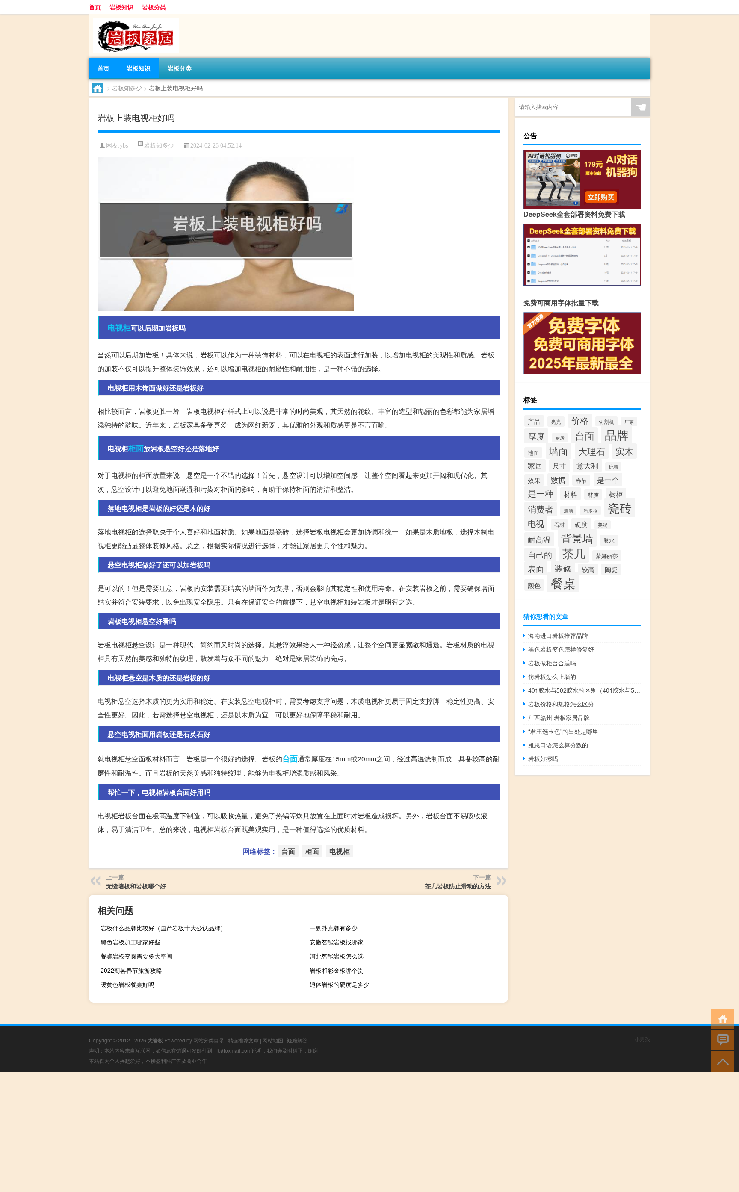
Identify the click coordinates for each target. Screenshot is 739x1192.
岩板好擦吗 (543, 758)
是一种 (540, 493)
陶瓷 (611, 569)
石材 (559, 524)
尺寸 (559, 465)
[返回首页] (720, 1018)
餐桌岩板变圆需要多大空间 (136, 956)
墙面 (558, 450)
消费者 (540, 509)
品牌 (617, 434)
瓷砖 (620, 507)
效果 (534, 479)
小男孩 (642, 1038)
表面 (536, 568)
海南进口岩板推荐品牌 (558, 635)
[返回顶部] (720, 1061)
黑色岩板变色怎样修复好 (561, 649)
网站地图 (273, 1040)
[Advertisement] (256, 1132)
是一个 (608, 479)
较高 (588, 569)
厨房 (560, 437)
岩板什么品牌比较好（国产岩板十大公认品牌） (163, 928)
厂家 (629, 421)
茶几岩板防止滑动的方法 (458, 886)
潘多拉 (590, 510)
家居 (535, 465)
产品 (534, 420)
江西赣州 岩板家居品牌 (559, 717)
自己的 (540, 554)
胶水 (609, 540)
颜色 (534, 585)
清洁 (568, 510)
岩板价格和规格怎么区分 (561, 703)
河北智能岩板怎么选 (337, 956)
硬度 (581, 523)
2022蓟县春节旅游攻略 (131, 970)
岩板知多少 (127, 87)
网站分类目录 (208, 1040)
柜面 (136, 448)
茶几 (573, 553)
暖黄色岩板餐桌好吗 (127, 984)
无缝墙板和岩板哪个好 (136, 886)
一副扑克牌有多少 (334, 928)
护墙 (613, 466)
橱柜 (616, 494)
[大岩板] (134, 16)
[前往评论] (720, 1039)
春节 (581, 480)
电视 (536, 523)
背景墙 (577, 538)
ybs (124, 145)
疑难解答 (297, 1040)
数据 (558, 480)
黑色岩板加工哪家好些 (130, 942)
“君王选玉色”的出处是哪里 (563, 731)
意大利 (587, 465)
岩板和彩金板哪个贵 (337, 970)
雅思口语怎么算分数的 (558, 745)
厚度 (536, 436)
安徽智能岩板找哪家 (337, 942)
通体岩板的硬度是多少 (340, 984)
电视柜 (119, 327)
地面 (533, 452)
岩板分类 (154, 7)
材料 (570, 494)
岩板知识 (121, 7)
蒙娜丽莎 (607, 556)
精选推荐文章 (243, 1040)
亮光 (556, 421)
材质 (593, 494)
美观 (602, 525)
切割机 (606, 421)
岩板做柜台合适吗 (552, 662)
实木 (624, 451)
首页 (95, 7)
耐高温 (539, 539)
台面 (290, 758)
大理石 (591, 451)
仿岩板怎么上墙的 (552, 676)
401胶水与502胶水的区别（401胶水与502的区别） (584, 690)
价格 (579, 420)
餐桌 (563, 582)
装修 (562, 568)
